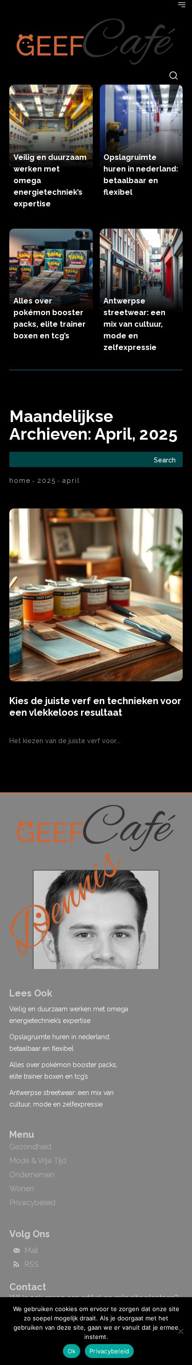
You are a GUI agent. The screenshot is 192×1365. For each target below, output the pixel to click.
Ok (72, 1351)
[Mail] (16, 1251)
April (71, 480)
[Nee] (180, 1331)
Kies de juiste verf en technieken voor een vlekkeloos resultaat (95, 706)
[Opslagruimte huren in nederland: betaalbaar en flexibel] (141, 126)
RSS (31, 1264)
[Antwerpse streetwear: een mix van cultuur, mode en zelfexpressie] (141, 270)
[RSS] (16, 1265)
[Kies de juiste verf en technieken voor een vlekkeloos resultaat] (96, 594)
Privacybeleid (109, 1351)
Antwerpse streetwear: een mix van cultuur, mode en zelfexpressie (134, 324)
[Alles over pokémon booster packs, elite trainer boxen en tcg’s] (51, 270)
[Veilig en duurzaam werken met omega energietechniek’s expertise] (51, 126)
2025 (46, 480)
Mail (31, 1250)
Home (20, 480)
